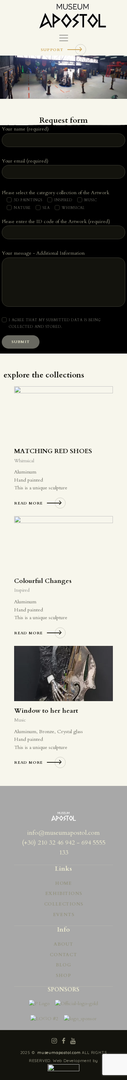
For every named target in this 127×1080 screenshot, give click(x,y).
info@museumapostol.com (63, 832)
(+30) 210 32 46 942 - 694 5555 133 (63, 847)
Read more (28, 503)
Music (20, 720)
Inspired (22, 590)
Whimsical (24, 461)
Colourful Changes (43, 581)
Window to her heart (46, 711)
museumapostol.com (59, 1052)
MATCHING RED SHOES (53, 451)
